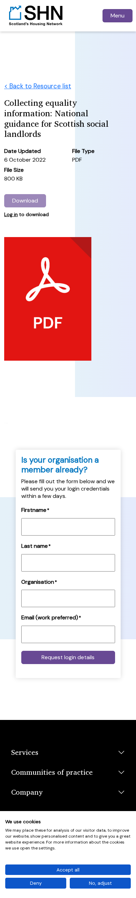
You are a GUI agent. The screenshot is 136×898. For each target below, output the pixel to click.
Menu (117, 15)
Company (27, 792)
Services (24, 752)
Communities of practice (52, 772)
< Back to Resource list (37, 86)
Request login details (68, 657)
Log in (11, 214)
